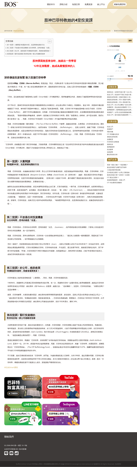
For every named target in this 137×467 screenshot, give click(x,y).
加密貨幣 (110, 152)
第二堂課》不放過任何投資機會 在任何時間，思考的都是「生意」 (29, 48)
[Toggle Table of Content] (48, 41)
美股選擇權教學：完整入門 (116, 180)
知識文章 (76, 4)
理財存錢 (110, 132)
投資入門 (110, 127)
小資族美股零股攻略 (114, 170)
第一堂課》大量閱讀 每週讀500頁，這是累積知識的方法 (26, 45)
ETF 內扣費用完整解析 (114, 183)
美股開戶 (110, 129)
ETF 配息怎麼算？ (113, 177)
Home (95, 31)
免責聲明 (118, 464)
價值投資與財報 (18, 31)
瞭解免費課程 (120, 4)
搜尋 (130, 41)
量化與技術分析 (112, 154)
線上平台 (101, 4)
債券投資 (110, 144)
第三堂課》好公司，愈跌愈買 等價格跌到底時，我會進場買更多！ (29, 51)
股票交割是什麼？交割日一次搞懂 (118, 175)
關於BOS (51, 4)
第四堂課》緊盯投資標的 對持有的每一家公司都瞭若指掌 (26, 54)
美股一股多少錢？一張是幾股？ (117, 165)
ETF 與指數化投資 (113, 134)
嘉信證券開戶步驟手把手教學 (117, 167)
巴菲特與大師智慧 (113, 142)
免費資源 (88, 4)
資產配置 (110, 139)
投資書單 (110, 149)
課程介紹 (63, 4)
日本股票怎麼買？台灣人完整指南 (118, 172)
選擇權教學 (111, 147)
